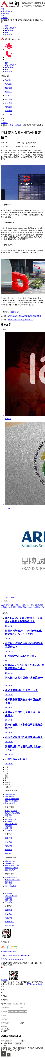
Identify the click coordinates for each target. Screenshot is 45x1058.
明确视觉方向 (10, 796)
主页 (6, 26)
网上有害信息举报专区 (9, 951)
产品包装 (8, 817)
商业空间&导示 (10, 819)
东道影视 (8, 826)
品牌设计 (10, 605)
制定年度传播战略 (11, 801)
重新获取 (18, 1043)
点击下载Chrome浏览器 (33, 984)
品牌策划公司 (15, 312)
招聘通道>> (9, 925)
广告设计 (19, 607)
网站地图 (4, 980)
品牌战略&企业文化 (12, 813)
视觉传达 (8, 815)
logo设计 (4, 605)
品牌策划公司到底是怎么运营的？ (20, 320)
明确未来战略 (10, 794)
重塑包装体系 (10, 803)
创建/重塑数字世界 (12, 799)
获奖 (6, 32)
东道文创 (8, 828)
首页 (11, 125)
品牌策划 (18, 125)
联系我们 (8, 35)
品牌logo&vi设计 (11, 811)
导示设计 (6, 607)
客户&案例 (9, 30)
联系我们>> (9, 922)
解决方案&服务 (10, 28)
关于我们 (8, 838)
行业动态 (8, 842)
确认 (22, 1041)
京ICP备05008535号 (22, 965)
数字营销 (8, 821)
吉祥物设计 (18, 605)
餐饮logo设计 (34, 607)
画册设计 (12, 607)
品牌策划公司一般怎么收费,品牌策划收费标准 (24, 316)
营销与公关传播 (11, 824)
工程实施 (8, 830)
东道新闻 (8, 846)
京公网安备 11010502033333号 (11, 967)
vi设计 (29, 605)
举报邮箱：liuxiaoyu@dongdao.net (13, 959)
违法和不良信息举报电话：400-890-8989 (15, 955)
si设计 (24, 605)
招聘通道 (4, 123)
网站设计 (34, 605)
